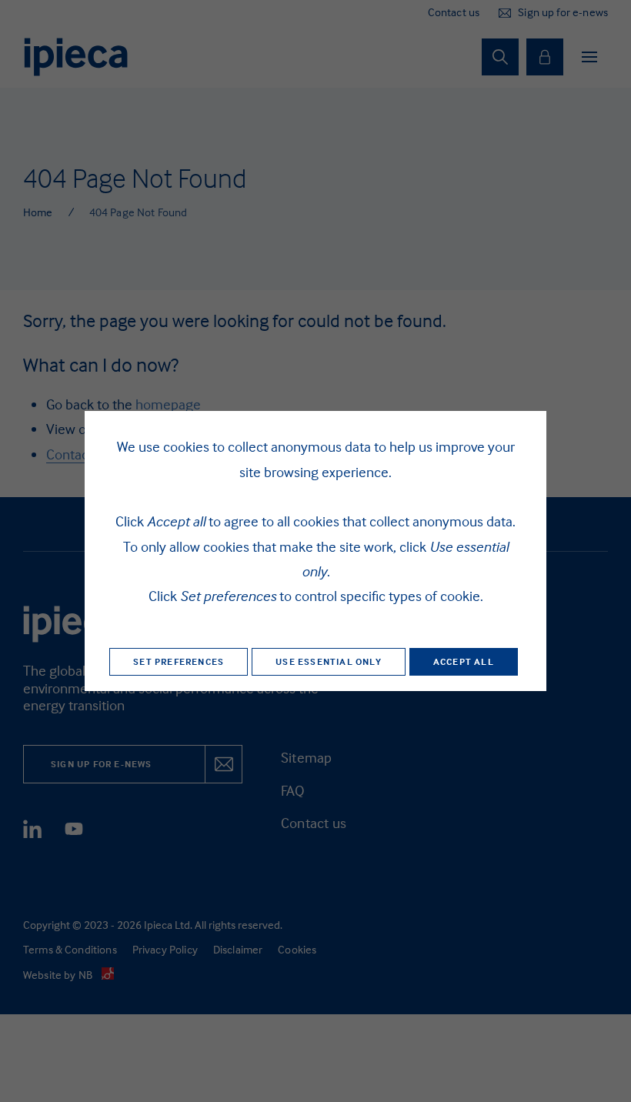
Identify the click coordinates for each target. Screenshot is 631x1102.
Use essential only (328, 661)
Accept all (463, 661)
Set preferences (178, 661)
